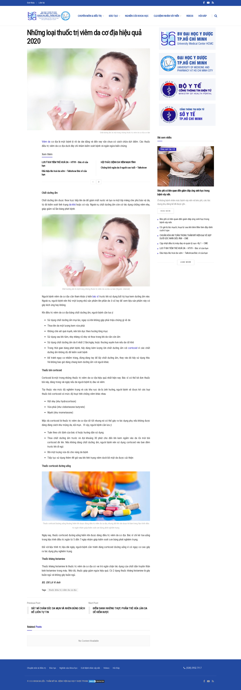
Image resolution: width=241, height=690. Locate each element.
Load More (185, 262)
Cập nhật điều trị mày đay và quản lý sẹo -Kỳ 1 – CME (184, 243)
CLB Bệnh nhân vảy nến (166, 15)
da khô (72, 204)
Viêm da (46, 141)
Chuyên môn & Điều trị (90, 15)
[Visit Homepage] (49, 16)
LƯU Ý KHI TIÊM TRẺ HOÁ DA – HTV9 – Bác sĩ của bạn (184, 248)
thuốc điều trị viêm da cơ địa (63, 590)
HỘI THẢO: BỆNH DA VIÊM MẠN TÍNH (118, 162)
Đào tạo (113, 15)
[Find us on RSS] (213, 681)
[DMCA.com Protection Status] (96, 681)
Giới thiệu (31, 3)
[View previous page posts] (92, 182)
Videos (189, 15)
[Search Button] (215, 16)
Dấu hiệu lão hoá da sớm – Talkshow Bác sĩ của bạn (184, 253)
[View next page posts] (98, 182)
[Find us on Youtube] (208, 681)
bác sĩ (95, 296)
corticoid (132, 348)
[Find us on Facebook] (204, 681)
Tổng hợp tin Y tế (167, 149)
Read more (167, 210)
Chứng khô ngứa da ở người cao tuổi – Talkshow (124, 167)
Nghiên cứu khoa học (137, 15)
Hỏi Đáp (203, 15)
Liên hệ (42, 3)
